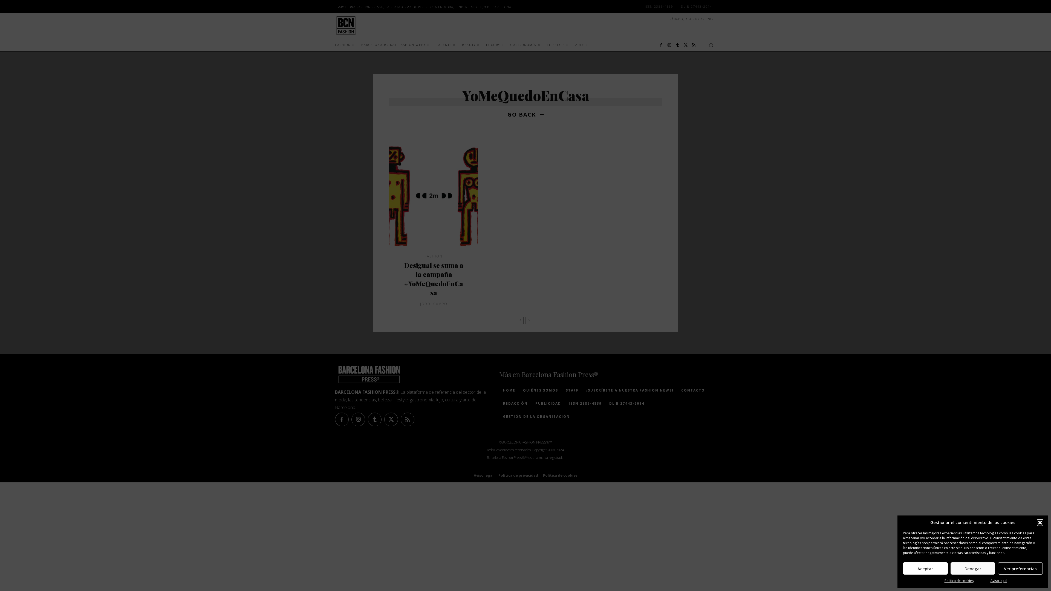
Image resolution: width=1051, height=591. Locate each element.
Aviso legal (999, 580)
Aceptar (925, 568)
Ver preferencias (1020, 568)
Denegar (973, 568)
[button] (1040, 522)
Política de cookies (959, 580)
